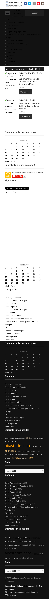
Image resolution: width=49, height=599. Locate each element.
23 (17, 155)
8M (31, 458)
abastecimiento (18, 445)
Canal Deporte (11, 306)
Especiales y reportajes (16, 31)
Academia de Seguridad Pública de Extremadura (25, 538)
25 (28, 155)
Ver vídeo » (25, 92)
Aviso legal (10, 586)
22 (12, 155)
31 (23, 158)
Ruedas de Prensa (12, 334)
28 (6, 158)
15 (12, 152)
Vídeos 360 (11, 28)
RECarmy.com (10, 595)
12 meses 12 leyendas (23, 451)
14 (6, 152)
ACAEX (7, 441)
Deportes (11, 52)
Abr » (13, 161)
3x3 (16, 438)
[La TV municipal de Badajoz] (14, 3)
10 (23, 149)
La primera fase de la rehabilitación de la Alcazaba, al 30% (29, 81)
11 (28, 149)
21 (6, 155)
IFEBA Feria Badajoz (15, 49)
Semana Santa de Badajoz (18, 43)
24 (23, 155)
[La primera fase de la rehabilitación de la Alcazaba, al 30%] (11, 80)
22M (33, 446)
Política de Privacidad (25, 586)
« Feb (7, 161)
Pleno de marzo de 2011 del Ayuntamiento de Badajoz (30, 106)
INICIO (17, 10)
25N (18, 438)
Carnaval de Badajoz (15, 40)
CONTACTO (12, 64)
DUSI (7, 327)
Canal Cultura (10, 303)
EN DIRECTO (12, 61)
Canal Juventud (11, 312)
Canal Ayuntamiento (27, 73)
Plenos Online (13, 25)
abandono (10, 450)
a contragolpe (9, 438)
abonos (22, 438)
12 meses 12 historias (35, 454)
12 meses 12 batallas (36, 438)
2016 (28, 438)
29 (12, 158)
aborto (16, 458)
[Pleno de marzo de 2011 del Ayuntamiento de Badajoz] (11, 106)
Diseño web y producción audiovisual (20, 592)
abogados (8, 458)
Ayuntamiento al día (15, 22)
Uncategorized (11, 336)
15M (36, 446)
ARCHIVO (11, 58)
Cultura (10, 46)
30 (17, 158)
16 (17, 152)
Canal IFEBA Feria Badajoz (16, 309)
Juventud (10, 55)
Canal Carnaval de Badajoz (16, 300)
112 (39, 446)
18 (28, 152)
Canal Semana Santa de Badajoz (18, 318)
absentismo (24, 458)
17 (23, 152)
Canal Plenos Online (27, 100)
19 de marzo (14, 441)
